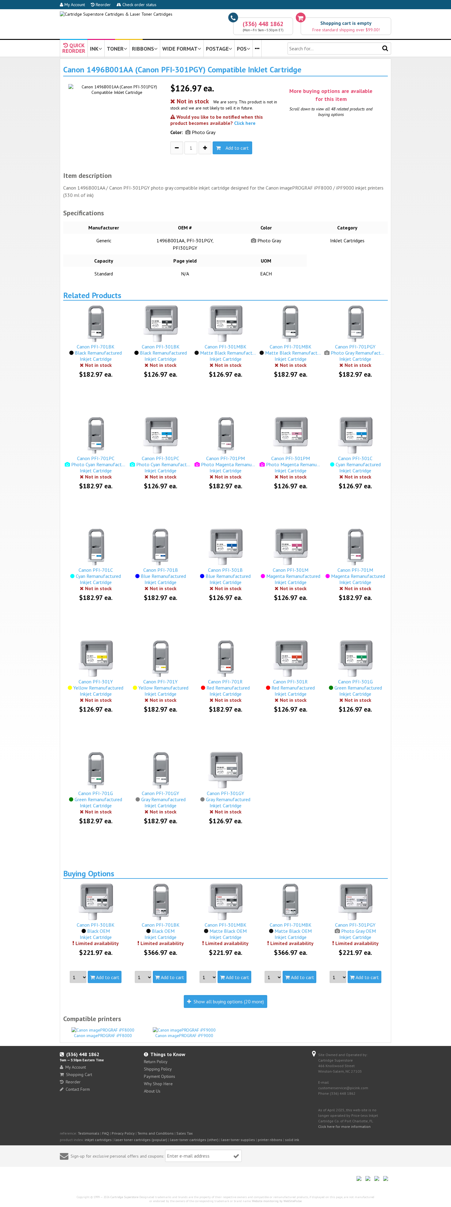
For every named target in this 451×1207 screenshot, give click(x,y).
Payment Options (159, 1076)
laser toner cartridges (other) (194, 1139)
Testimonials (88, 1133)
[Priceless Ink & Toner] (116, 14)
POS (242, 48)
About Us (152, 1091)
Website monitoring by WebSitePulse (277, 1201)
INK (94, 48)
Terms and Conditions (155, 1133)
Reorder (102, 4)
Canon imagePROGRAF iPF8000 (103, 1035)
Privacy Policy (123, 1133)
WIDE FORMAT (180, 48)
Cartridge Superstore (124, 1197)
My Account (74, 4)
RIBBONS (143, 48)
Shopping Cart (79, 1074)
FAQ (105, 1133)
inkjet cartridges (98, 1139)
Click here (245, 123)
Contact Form (78, 1089)
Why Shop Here (158, 1083)
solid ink (292, 1139)
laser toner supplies (238, 1139)
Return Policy (156, 1061)
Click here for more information (344, 1126)
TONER (115, 48)
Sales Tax (184, 1133)
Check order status (138, 4)
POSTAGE (217, 48)
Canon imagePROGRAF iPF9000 (184, 1035)
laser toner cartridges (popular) (140, 1139)
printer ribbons (270, 1139)
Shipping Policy (158, 1069)
